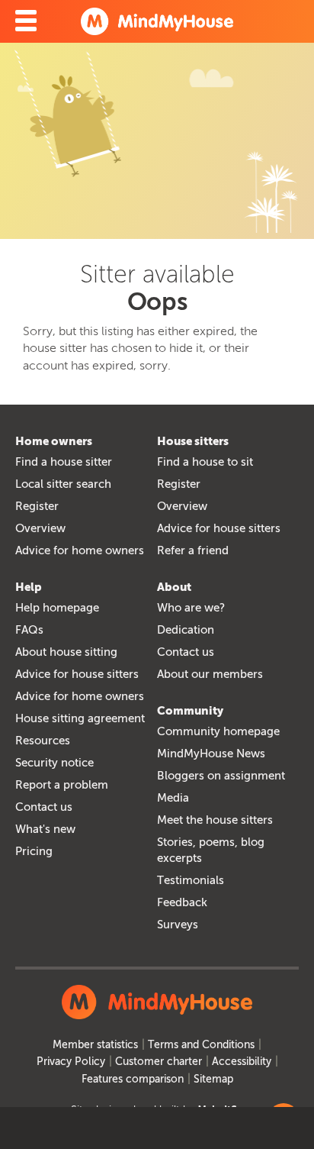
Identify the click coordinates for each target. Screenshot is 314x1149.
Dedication (185, 630)
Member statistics (95, 1044)
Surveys (177, 924)
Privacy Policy (71, 1061)
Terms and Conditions (201, 1044)
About (174, 587)
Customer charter (158, 1061)
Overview (40, 528)
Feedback (182, 902)
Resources (42, 740)
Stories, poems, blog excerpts (210, 850)
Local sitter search (63, 484)
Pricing (34, 851)
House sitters (193, 441)
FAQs (29, 630)
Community (190, 711)
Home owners (53, 441)
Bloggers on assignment (221, 776)
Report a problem (61, 785)
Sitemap (213, 1079)
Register (37, 506)
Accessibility (241, 1061)
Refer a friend (193, 550)
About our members (210, 674)
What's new (45, 829)
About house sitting (66, 652)
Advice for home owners (79, 550)
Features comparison (133, 1079)
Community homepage (218, 731)
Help (28, 587)
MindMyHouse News (211, 753)
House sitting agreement (80, 718)
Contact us (43, 807)
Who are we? (191, 608)
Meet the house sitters (215, 820)
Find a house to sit (205, 462)
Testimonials (190, 880)
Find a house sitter (63, 462)
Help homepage (57, 608)
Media (173, 798)
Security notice (54, 763)
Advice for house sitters (218, 528)
